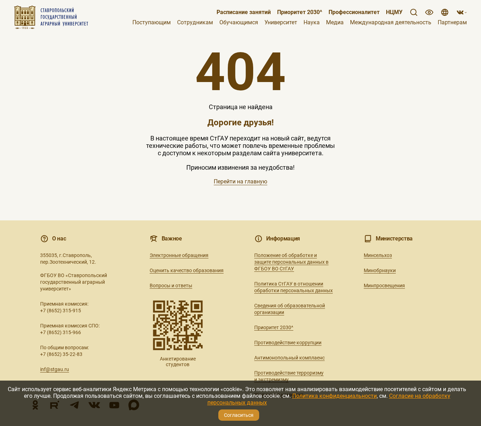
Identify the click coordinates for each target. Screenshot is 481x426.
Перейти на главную (240, 181)
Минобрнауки (380, 270)
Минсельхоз (378, 255)
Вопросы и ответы (171, 285)
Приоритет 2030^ (299, 12)
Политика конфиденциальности (334, 396)
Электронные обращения (179, 255)
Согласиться (239, 415)
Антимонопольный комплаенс (289, 358)
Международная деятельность (390, 22)
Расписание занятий (244, 12)
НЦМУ (394, 12)
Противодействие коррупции (287, 342)
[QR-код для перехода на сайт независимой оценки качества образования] (178, 325)
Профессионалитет (354, 12)
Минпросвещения (384, 285)
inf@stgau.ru (54, 369)
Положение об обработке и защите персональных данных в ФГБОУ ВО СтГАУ (291, 261)
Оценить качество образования (187, 270)
